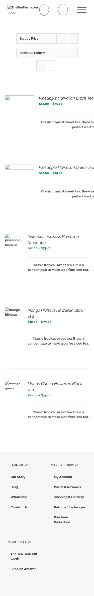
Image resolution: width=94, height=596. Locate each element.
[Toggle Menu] (81, 10)
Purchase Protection (62, 519)
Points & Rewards (67, 487)
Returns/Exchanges (69, 507)
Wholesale (19, 497)
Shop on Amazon (24, 569)
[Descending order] (73, 38)
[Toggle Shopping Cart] (44, 9)
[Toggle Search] (63, 9)
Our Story (18, 477)
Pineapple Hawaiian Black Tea (66, 98)
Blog (14, 487)
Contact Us (19, 507)
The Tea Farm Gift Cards (24, 556)
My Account (63, 477)
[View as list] (51, 65)
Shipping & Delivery (69, 497)
